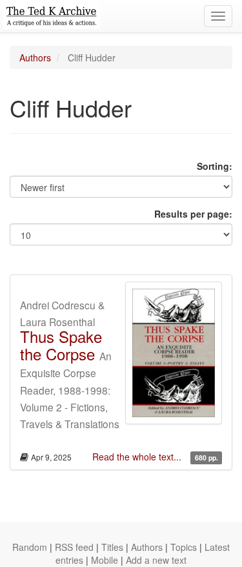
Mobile (104, 559)
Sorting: (214, 166)
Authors (35, 57)
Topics (183, 547)
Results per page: (193, 213)
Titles (112, 547)
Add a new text (156, 559)
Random (29, 547)
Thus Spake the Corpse (61, 344)
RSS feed (74, 547)
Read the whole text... (138, 456)
